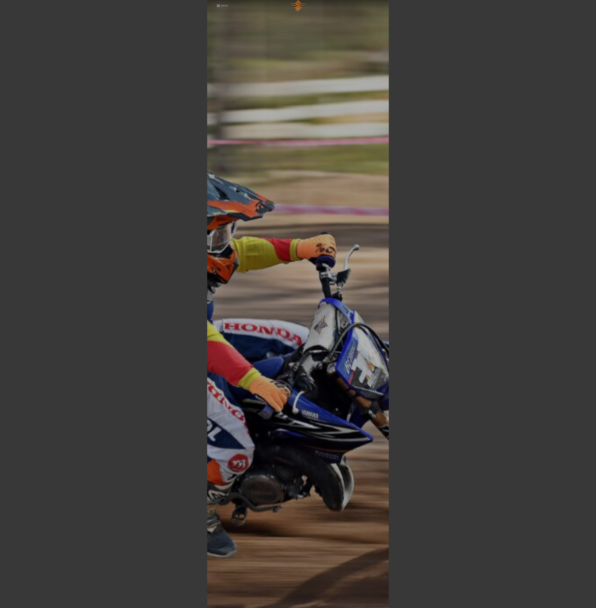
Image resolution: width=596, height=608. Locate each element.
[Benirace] (298, 5)
